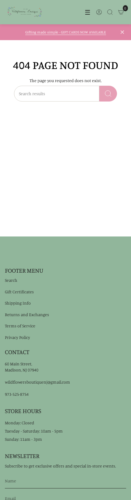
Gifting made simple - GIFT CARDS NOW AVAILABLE (65, 32)
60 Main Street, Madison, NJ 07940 (21, 366)
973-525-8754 (17, 394)
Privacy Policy (17, 337)
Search (11, 280)
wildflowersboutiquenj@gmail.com (37, 381)
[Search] (108, 94)
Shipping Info (18, 302)
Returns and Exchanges (27, 314)
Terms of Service (20, 325)
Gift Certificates (19, 291)
